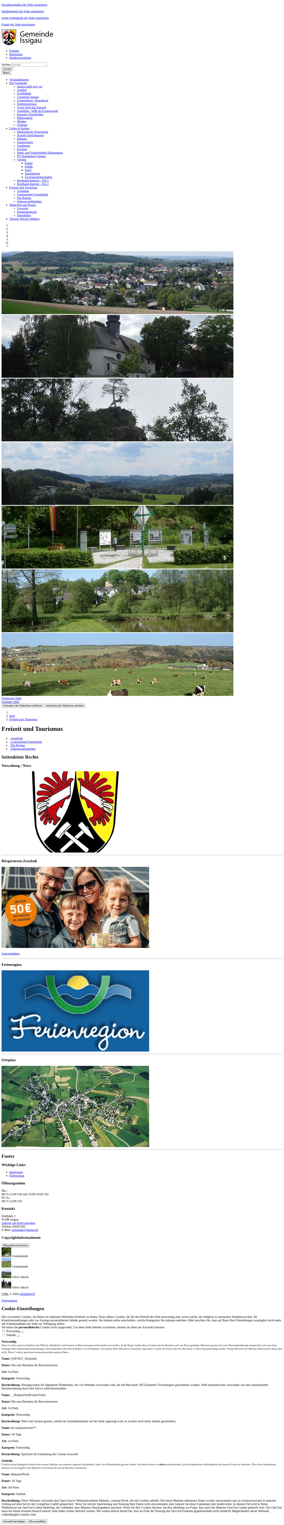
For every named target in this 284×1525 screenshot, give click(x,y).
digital (27, 1294)
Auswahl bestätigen (14, 1521)
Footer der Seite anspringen (18, 24)
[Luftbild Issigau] (142, 1107)
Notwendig (13, 1331)
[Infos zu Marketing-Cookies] (18, 1336)
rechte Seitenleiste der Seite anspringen (25, 18)
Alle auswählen (37, 1521)
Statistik (11, 1335)
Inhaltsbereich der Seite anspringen (23, 11)
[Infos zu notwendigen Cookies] (22, 1332)
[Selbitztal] (142, 1011)
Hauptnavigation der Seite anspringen (24, 4)
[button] (19, 79)
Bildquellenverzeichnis (15, 1245)
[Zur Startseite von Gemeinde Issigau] (29, 44)
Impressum (16, 1172)
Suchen (6, 64)
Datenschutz (16, 1175)
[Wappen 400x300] (142, 812)
